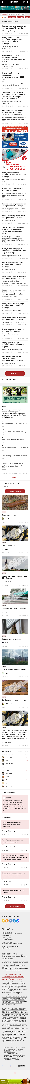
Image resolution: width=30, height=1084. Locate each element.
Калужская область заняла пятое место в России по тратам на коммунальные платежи (13, 230)
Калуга (4, 573)
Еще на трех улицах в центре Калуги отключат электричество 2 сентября (13, 292)
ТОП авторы (6, 751)
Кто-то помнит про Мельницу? (14, 670)
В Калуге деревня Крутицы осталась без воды (12, 189)
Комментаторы (23, 751)
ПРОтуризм (20, 17)
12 (3, 106)
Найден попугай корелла (12, 639)
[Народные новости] (24, 2)
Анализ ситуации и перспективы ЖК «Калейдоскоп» (14, 577)
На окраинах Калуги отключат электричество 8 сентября (14, 205)
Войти (27, 2)
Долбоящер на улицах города (14, 700)
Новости (4, 14)
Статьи (22, 14)
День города (12, 17)
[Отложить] (11, 33)
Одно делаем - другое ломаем (14, 608)
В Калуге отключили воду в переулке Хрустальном (13, 330)
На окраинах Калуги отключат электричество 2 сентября (14, 318)
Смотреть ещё (14, 906)
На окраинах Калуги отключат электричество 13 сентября (14, 27)
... (14, 805)
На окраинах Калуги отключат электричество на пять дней (14, 277)
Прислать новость (15, 491)
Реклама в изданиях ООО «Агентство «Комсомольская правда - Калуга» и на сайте (13, 976)
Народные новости (13, 14)
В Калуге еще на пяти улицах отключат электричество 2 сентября (13, 306)
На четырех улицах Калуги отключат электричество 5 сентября (13, 265)
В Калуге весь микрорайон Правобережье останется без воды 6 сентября (14, 251)
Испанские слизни (9, 515)
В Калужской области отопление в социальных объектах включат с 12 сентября (12, 41)
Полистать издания (7, 958)
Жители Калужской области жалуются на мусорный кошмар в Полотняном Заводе (14, 112)
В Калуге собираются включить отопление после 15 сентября (14, 175)
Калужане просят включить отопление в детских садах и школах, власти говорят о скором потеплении (13, 96)
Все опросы (15, 477)
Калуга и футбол (8, 545)
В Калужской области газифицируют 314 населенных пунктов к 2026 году (13, 76)
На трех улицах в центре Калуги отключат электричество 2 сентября (12, 358)
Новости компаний (9, 380)
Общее (4, 512)
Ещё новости (14, 373)
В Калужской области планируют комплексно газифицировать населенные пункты (13, 58)
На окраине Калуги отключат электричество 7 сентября (13, 217)
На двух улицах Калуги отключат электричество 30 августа (13, 345)
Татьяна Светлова (8, 831)
